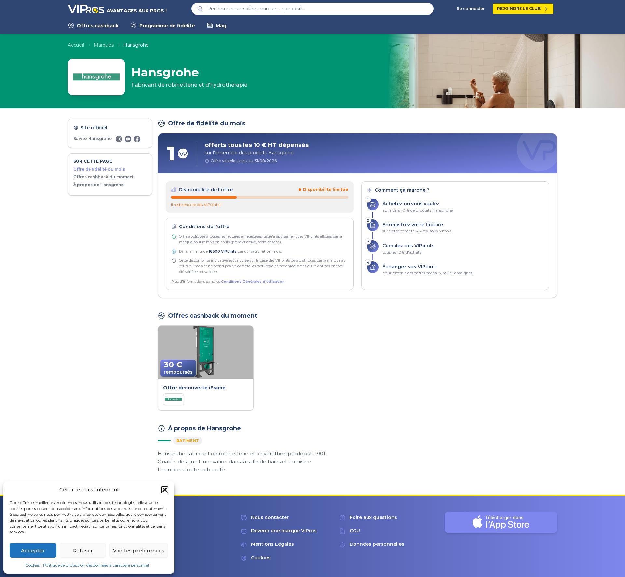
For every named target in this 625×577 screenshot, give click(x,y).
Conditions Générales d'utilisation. (253, 281)
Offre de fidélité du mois (99, 169)
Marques (104, 45)
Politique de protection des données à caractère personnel (96, 565)
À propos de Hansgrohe (98, 184)
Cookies (32, 565)
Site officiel (93, 128)
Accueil (76, 45)
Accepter (33, 550)
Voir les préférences (138, 550)
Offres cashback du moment (103, 176)
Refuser (83, 550)
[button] (164, 490)
